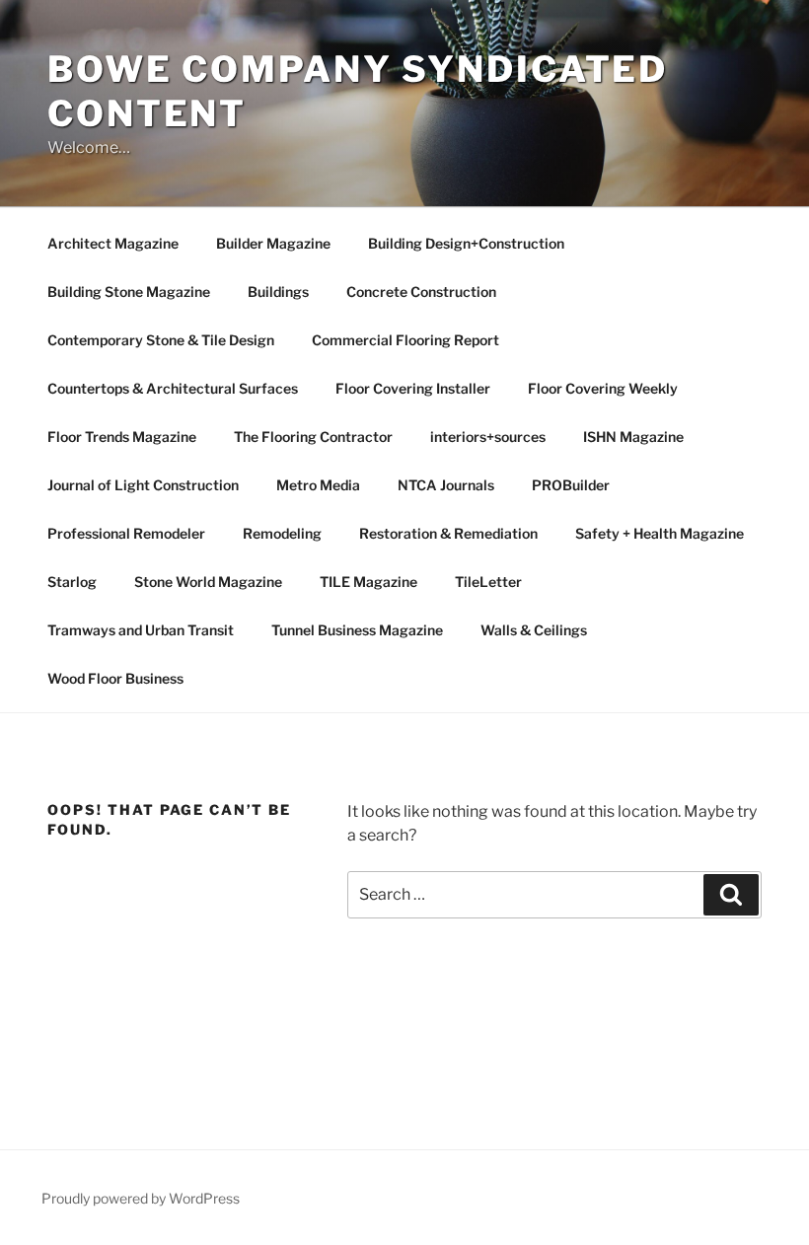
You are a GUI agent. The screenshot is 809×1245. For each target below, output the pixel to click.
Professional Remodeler (126, 533)
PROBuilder (571, 484)
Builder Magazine (273, 243)
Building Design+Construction (466, 243)
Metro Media (318, 484)
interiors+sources (488, 436)
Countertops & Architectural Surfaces (172, 388)
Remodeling (282, 533)
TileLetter (488, 581)
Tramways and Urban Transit (140, 630)
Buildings (278, 291)
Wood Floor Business (115, 678)
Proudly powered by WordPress (140, 1198)
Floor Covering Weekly (603, 388)
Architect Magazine (113, 243)
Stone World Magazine (208, 581)
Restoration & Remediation (448, 533)
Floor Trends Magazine (121, 436)
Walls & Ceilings (533, 630)
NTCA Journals (446, 484)
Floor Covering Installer (412, 388)
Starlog (72, 581)
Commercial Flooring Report (405, 339)
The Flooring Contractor (313, 436)
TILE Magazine (368, 581)
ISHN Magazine (633, 436)
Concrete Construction (421, 291)
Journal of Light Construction (143, 484)
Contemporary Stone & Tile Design (160, 339)
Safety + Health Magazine (659, 533)
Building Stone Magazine (128, 291)
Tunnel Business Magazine (357, 630)
